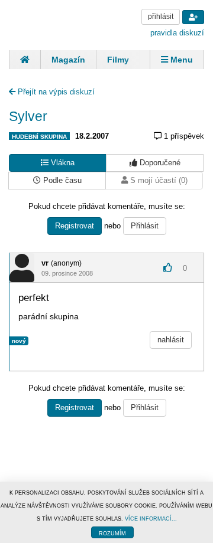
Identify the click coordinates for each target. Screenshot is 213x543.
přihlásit (160, 16)
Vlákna (62, 162)
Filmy (118, 59)
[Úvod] (24, 59)
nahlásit (170, 339)
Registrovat (74, 225)
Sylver (28, 116)
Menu (180, 59)
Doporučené (158, 162)
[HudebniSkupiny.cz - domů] (53, 24)
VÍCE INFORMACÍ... (151, 519)
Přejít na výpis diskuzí (55, 91)
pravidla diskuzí (177, 32)
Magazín (68, 59)
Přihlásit (145, 225)
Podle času (61, 180)
